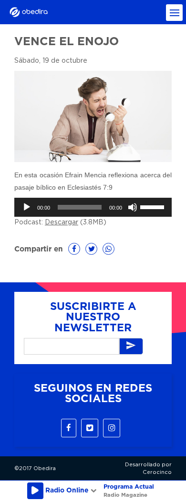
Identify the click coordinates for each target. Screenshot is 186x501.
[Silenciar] (132, 207)
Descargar (61, 222)
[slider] (153, 206)
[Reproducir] (26, 207)
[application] (93, 207)
